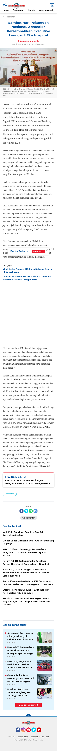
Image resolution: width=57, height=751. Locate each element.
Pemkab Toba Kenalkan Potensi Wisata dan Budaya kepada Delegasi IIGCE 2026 (21, 650)
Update (39, 251)
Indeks (31, 10)
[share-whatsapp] (31, 511)
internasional (46, 10)
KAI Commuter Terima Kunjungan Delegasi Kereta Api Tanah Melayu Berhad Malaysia (28, 482)
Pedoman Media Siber (39, 737)
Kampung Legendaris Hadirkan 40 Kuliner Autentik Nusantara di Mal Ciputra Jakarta (19, 664)
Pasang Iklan (22, 737)
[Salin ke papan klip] (35, 511)
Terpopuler (18, 10)
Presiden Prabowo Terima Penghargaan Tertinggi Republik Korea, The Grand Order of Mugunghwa (20, 692)
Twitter (35, 733)
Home (6, 10)
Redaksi (11, 737)
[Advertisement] (28, 313)
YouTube (41, 733)
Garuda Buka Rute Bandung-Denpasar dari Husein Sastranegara (20, 678)
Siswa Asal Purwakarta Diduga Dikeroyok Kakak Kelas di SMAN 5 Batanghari (20, 636)
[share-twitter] (26, 511)
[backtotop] (28, 716)
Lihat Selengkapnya (28, 705)
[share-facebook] (21, 511)
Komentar (30, 518)
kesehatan (9, 494)
